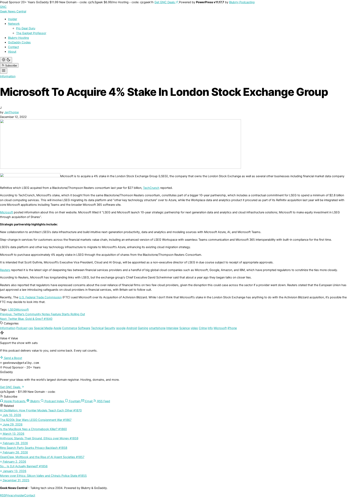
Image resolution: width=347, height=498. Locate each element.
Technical (97, 328)
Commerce (69, 328)
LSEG (12, 309)
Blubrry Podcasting (242, 2)
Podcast (22, 328)
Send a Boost (12, 358)
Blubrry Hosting (18, 38)
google (121, 328)
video (194, 328)
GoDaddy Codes (19, 42)
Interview (172, 328)
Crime (203, 328)
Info (210, 328)
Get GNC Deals (165, 2)
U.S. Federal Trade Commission (40, 297)
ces (30, 328)
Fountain (74, 401)
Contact (13, 47)
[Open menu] (3, 71)
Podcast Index (54, 401)
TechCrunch (151, 188)
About (12, 51)
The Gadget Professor (31, 33)
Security (109, 328)
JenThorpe (11, 112)
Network (14, 24)
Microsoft (6, 212)
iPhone (232, 328)
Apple (57, 328)
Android (131, 328)
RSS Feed (103, 401)
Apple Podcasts (14, 401)
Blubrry (35, 401)
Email (88, 401)
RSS (2, 495)
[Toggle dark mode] (6, 60)
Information (7, 76)
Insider (12, 19)
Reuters (5, 270)
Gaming (143, 328)
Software (84, 328)
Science (184, 328)
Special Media (43, 328)
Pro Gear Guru (25, 28)
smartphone (157, 328)
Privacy (10, 495)
